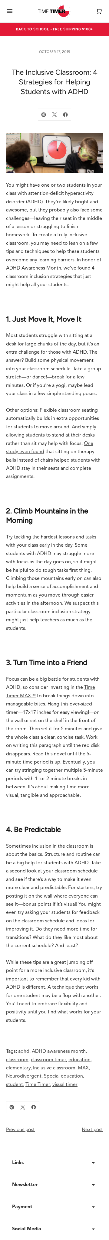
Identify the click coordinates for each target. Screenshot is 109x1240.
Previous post (20, 1129)
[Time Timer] (54, 11)
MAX (83, 1068)
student (14, 1084)
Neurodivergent (23, 1076)
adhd (23, 1051)
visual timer (65, 1084)
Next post (92, 1129)
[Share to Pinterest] (43, 115)
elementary (18, 1068)
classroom (17, 1060)
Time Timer (37, 1084)
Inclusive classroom (54, 1068)
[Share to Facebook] (65, 115)
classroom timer (48, 1060)
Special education (63, 1076)
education (79, 1060)
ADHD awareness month (59, 1051)
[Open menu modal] (9, 11)
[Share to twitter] (54, 115)
